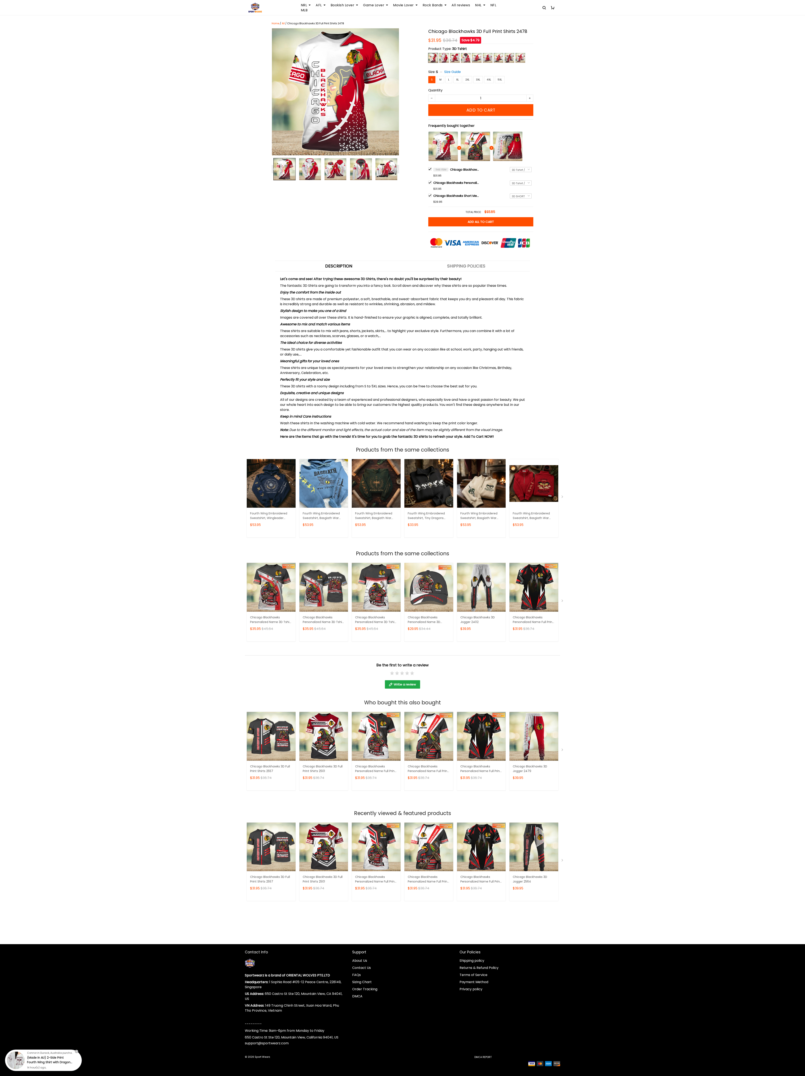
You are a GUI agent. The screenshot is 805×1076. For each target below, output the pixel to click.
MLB (304, 10)
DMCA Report (483, 1057)
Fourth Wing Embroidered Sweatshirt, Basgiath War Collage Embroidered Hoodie (376, 516)
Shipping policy (472, 960)
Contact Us (361, 967)
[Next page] (397, 169)
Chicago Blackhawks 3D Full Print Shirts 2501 (323, 768)
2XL (467, 79)
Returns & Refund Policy (479, 967)
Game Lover (373, 5)
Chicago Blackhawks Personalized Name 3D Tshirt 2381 (271, 620)
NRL (304, 5)
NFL (493, 5)
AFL (319, 5)
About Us (359, 960)
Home (275, 23)
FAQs (356, 974)
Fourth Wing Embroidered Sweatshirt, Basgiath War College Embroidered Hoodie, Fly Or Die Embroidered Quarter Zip (531, 516)
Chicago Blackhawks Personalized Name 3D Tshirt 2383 (376, 620)
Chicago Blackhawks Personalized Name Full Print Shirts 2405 (533, 620)
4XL (489, 79)
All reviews (461, 5)
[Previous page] (274, 169)
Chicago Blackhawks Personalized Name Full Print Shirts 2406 (456, 183)
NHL (478, 5)
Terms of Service (473, 974)
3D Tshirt (459, 48)
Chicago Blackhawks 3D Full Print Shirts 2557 (270, 768)
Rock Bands (433, 5)
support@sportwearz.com (267, 1043)
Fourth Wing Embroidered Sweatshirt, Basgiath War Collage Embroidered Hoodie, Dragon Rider (321, 516)
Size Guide (452, 71)
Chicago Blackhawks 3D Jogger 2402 (477, 619)
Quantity (435, 90)
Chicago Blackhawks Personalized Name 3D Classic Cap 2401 (424, 620)
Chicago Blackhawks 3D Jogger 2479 (530, 768)
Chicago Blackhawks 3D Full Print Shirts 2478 (464, 169)
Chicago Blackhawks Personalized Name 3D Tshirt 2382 (323, 620)
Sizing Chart (362, 982)
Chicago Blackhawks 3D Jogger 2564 (530, 879)
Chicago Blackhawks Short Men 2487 (456, 196)
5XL (500, 79)
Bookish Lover (342, 5)
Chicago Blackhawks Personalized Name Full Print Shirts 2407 (375, 769)
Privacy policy (471, 989)
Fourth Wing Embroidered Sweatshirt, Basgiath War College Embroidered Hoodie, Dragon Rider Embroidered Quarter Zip (478, 516)
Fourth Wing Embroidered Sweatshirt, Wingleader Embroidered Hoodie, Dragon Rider (271, 516)
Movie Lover (403, 5)
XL (457, 79)
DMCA (357, 996)
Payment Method (474, 982)
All (283, 23)
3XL (478, 79)
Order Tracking (364, 989)
